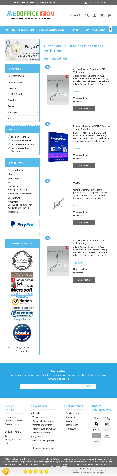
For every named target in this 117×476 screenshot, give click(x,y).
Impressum (13, 211)
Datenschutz (14, 197)
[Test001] (58, 204)
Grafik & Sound (15, 94)
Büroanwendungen (17, 81)
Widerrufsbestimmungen (20, 193)
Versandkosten (46, 459)
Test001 (77, 183)
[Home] (7, 30)
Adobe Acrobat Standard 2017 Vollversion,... (89, 71)
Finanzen (12, 88)
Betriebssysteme (16, 75)
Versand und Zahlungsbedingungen (18, 188)
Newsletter (70, 417)
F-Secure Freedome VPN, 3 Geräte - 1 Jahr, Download (91, 128)
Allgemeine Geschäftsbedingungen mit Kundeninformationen (20, 204)
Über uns (12, 174)
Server (11, 106)
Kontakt (12, 182)
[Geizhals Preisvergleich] (22, 315)
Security (12, 100)
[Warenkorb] (109, 15)
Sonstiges (12, 112)
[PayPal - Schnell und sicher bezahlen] (22, 224)
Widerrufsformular (41, 432)
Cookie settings (15, 170)
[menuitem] (109, 15)
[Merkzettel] (102, 15)
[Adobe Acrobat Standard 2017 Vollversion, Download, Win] (58, 90)
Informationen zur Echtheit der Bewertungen (88, 473)
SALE (10, 118)
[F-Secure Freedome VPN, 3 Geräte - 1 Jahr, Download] (58, 147)
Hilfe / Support (15, 178)
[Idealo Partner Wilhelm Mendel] (22, 332)
